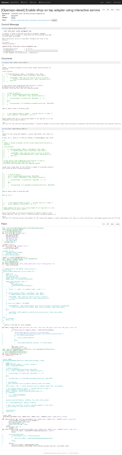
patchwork (46, 453)
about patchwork (74, 453)
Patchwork (5, 2)
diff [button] (108, 10)
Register (108, 2)
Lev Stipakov (5, 62)
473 (104, 10)
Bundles (33, 2)
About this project (45, 2)
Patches (25, 2)
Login (102, 2)
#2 (26, 129)
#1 (27, 62)
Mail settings (117, 2)
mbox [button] (112, 10)
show (13, 18)
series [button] (117, 10)
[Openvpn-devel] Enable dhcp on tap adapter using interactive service (31, 20)
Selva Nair (5, 28)
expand (54, 20)
